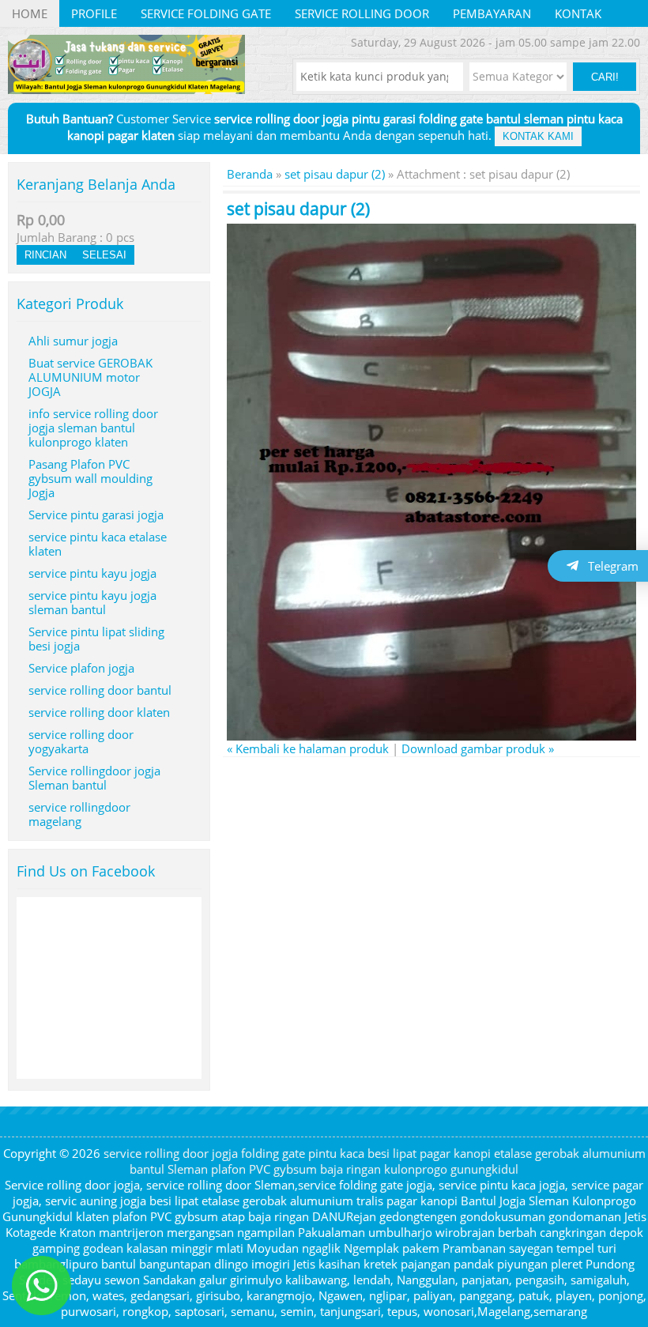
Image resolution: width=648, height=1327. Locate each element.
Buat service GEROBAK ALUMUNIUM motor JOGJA (90, 377)
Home (29, 13)
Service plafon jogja (81, 668)
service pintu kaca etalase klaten (97, 544)
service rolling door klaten (99, 712)
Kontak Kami (538, 136)
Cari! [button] (605, 77)
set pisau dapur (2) (334, 174)
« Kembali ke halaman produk (308, 748)
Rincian (45, 255)
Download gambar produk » (477, 748)
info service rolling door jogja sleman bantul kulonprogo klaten (93, 427)
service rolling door (362, 13)
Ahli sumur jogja (73, 341)
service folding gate (206, 13)
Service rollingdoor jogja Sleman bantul (94, 778)
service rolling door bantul (99, 690)
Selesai (104, 255)
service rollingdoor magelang (79, 814)
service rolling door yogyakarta (81, 741)
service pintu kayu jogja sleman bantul (92, 602)
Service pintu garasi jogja (96, 514)
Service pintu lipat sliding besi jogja (96, 639)
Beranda (250, 174)
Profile (94, 13)
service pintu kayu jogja (92, 573)
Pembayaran (492, 13)
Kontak (578, 13)
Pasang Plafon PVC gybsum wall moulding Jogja (90, 478)
